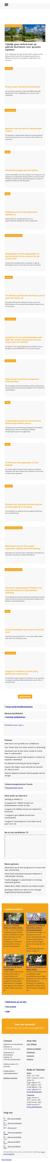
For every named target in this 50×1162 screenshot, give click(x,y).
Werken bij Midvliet (34, 1049)
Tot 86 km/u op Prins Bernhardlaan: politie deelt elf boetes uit (25, 296)
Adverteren (31, 1052)
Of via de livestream (34, 1092)
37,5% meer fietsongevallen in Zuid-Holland (22, 463)
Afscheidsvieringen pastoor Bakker (21, 170)
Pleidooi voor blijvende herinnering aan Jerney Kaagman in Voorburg (23, 505)
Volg (9, 1137)
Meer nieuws (25, 696)
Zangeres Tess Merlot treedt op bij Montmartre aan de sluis (21, 672)
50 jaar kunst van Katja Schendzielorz (22, 86)
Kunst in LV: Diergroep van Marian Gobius (36, 968)
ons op (13, 1137)
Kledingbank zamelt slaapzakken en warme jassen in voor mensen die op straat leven (22, 256)
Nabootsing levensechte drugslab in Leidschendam (22, 380)
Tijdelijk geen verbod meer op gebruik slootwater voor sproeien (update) (23, 47)
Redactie (30, 1059)
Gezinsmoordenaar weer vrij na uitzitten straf (24, 630)
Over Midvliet (32, 1044)
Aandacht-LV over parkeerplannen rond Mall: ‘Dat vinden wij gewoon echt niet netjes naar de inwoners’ (23, 339)
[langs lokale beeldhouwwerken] (19, 706)
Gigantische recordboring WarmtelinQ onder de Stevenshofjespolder (35, 927)
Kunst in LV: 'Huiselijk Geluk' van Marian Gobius (13, 926)
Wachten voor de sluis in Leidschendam (12, 968)
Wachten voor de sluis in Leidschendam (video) (23, 129)
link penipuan (7, 1160)
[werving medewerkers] (15, 717)
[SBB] (7, 1011)
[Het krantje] (10, 1006)
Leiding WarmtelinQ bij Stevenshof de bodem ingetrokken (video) (23, 422)
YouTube (18, 1137)
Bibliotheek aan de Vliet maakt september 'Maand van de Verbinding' (23, 547)
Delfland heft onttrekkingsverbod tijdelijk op (21, 213)
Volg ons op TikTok (13, 1142)
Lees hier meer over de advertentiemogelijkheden (25, 1028)
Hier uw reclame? (25, 1024)
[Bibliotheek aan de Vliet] (16, 1002)
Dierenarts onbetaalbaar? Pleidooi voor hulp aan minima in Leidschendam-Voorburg (23, 590)
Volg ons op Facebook (14, 1123)
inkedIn (14, 1118)
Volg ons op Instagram (15, 1132)
